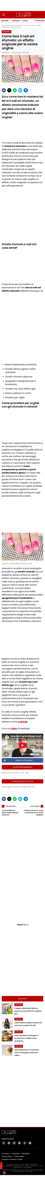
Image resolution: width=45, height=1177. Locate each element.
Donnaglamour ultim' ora (22, 781)
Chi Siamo (6, 1153)
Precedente (10, 806)
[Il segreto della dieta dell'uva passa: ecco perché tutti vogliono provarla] (7, 1008)
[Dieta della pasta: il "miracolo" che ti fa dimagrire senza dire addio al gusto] (7, 1050)
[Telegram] (20, 90)
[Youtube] (30, 1143)
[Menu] (3, 15)
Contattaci (15, 1153)
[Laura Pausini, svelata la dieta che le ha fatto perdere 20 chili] (7, 1023)
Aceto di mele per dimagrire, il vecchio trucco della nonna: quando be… (26, 1038)
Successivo (35, 806)
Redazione (6, 52)
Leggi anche (22, 999)
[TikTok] (25, 1143)
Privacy (1, 1166)
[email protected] (8, 1166)
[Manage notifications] (4, 1172)
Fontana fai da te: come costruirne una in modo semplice (33, 812)
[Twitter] (9, 90)
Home (4, 25)
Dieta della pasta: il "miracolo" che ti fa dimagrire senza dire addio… (26, 1052)
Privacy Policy (7, 1156)
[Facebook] (4, 90)
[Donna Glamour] (24, 14)
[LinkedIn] (26, 90)
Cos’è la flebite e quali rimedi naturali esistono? (10, 812)
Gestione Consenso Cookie (12, 1159)
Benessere (10, 25)
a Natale (23, 721)
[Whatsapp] (15, 90)
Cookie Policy (19, 1156)
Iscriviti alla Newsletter (22, 767)
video (14, 728)
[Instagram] (14, 1143)
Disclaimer (26, 1153)
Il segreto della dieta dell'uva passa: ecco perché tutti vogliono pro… (28, 1011)
